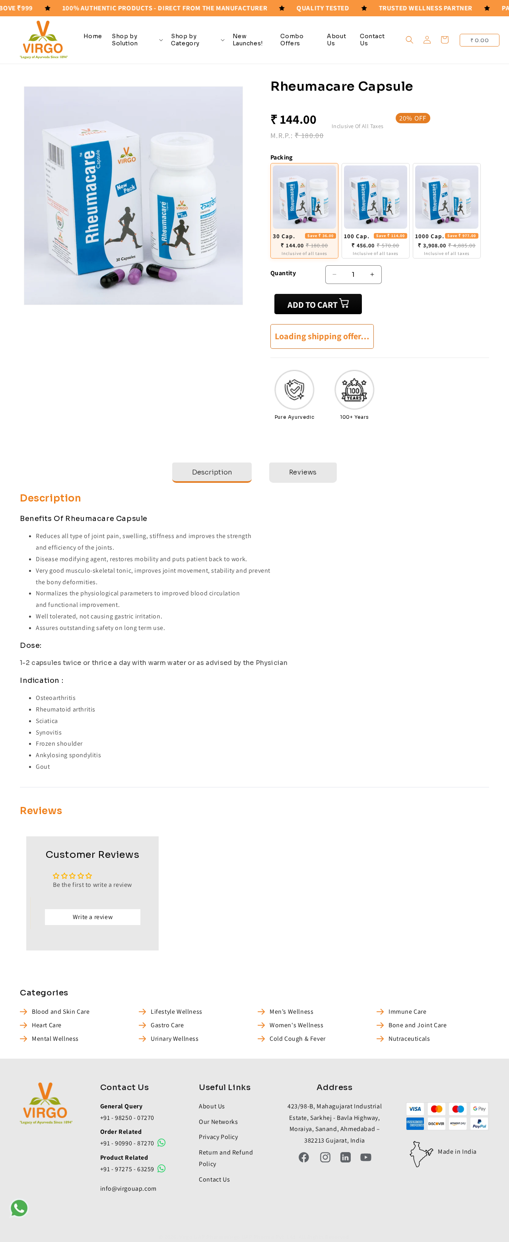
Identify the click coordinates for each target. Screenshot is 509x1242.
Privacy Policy (218, 1137)
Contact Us (214, 1179)
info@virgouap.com (128, 1188)
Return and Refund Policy (226, 1158)
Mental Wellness (55, 1038)
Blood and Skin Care (60, 1011)
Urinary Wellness (175, 1038)
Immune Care (408, 1011)
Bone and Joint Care (418, 1025)
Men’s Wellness (291, 1011)
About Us (212, 1106)
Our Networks (218, 1122)
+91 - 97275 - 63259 (128, 1169)
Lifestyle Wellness (176, 1011)
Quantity (283, 273)
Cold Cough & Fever (298, 1038)
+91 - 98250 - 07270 (127, 1118)
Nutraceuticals (409, 1038)
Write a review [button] (93, 917)
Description (212, 472)
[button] (136, 40)
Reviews (303, 472)
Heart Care (47, 1025)
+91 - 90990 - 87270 (128, 1143)
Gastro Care (167, 1025)
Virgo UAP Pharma (203, 1236)
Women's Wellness (297, 1025)
